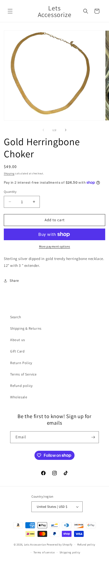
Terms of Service (23, 374)
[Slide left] (43, 130)
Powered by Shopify (60, 544)
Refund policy (21, 385)
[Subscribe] (93, 437)
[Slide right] (65, 130)
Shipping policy (70, 552)
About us (17, 339)
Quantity (10, 192)
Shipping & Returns (26, 328)
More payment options (54, 246)
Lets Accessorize (35, 544)
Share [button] (14, 280)
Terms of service (44, 552)
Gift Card (17, 351)
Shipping (9, 173)
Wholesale (18, 397)
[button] (10, 11)
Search (15, 317)
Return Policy (21, 363)
